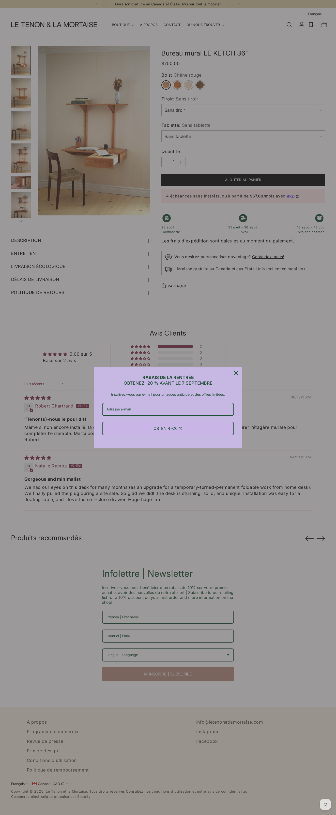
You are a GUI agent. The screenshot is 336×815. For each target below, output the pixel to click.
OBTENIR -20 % (168, 428)
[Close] (236, 373)
